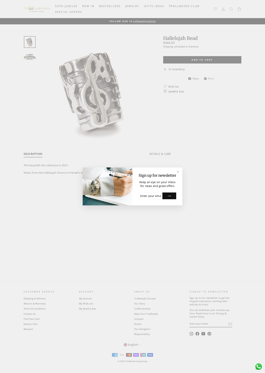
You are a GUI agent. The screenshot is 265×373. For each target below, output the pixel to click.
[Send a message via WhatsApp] (258, 366)
